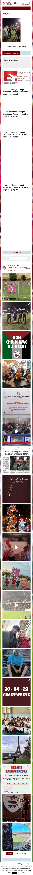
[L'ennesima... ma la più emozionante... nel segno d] (16, 403)
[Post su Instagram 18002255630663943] (16, 489)
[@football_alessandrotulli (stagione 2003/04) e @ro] (16, 316)
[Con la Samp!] (16, 576)
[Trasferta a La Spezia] (16, 374)
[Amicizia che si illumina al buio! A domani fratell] (16, 518)
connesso (13, 63)
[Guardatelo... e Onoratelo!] (16, 808)
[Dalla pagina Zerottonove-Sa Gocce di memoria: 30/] (16, 692)
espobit (12, 17)
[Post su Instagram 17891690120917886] (16, 779)
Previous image (11, 46)
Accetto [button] (14, 872)
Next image (22, 46)
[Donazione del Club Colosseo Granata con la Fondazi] (16, 721)
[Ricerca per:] (16, 258)
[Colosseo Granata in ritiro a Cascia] (16, 287)
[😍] (16, 663)
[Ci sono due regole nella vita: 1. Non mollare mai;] (16, 837)
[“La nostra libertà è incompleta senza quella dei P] (16, 345)
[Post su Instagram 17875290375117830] (16, 605)
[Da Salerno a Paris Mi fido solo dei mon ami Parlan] (16, 750)
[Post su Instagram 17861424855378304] (16, 460)
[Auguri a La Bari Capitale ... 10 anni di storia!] (16, 547)
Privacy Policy (21, 872)
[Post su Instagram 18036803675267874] (16, 431)
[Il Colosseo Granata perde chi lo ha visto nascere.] (16, 634)
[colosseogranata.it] (16, 3)
